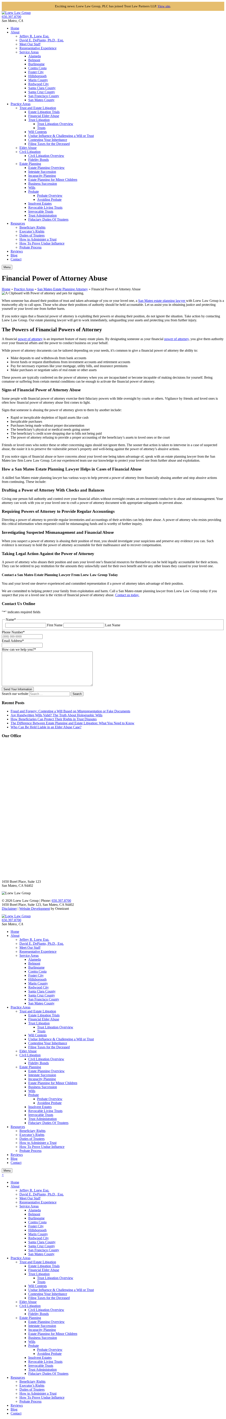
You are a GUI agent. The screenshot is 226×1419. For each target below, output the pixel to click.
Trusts (41, 128)
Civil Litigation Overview (46, 156)
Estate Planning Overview (46, 168)
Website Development (34, 908)
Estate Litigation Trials (44, 112)
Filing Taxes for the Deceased (49, 144)
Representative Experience (37, 48)
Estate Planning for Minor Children (52, 179)
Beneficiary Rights (32, 227)
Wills (31, 187)
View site (164, 6)
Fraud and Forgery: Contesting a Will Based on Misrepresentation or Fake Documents (70, 711)
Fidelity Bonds (38, 160)
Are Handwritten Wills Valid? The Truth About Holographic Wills (56, 715)
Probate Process (30, 247)
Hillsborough (37, 76)
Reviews (17, 251)
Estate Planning (30, 164)
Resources (18, 223)
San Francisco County (43, 96)
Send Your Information (18, 689)
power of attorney (30, 339)
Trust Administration (42, 215)
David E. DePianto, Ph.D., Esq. (41, 40)
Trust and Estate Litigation (37, 108)
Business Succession (42, 183)
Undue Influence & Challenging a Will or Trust (61, 136)
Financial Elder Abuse (43, 116)
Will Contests (37, 132)
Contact (16, 259)
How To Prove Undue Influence (41, 243)
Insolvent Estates (40, 203)
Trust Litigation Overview (55, 124)
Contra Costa (37, 68)
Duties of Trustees (32, 235)
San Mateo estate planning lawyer (162, 301)
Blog (14, 255)
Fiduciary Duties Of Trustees (48, 219)
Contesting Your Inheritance (47, 140)
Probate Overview (49, 195)
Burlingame (36, 64)
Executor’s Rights (31, 231)
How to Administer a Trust (37, 239)
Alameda (34, 56)
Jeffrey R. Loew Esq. (34, 36)
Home (15, 28)
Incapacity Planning (42, 175)
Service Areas (29, 52)
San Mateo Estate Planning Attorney (62, 289)
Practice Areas (20, 104)
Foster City (36, 72)
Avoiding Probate (49, 199)
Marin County (38, 80)
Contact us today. (127, 595)
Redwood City (38, 84)
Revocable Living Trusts (45, 207)
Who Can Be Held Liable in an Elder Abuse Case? (46, 727)
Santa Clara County (42, 88)
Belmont (34, 60)
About (15, 32)
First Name (54, 625)
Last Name (112, 625)
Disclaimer (9, 908)
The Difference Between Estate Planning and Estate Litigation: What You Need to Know (72, 723)
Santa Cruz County (41, 92)
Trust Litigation (39, 120)
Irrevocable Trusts (40, 211)
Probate (33, 191)
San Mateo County (41, 100)
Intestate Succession (42, 172)
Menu (7, 267)
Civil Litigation (30, 152)
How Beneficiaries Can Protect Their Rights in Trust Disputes (54, 719)
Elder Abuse (28, 148)
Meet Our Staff (29, 44)
